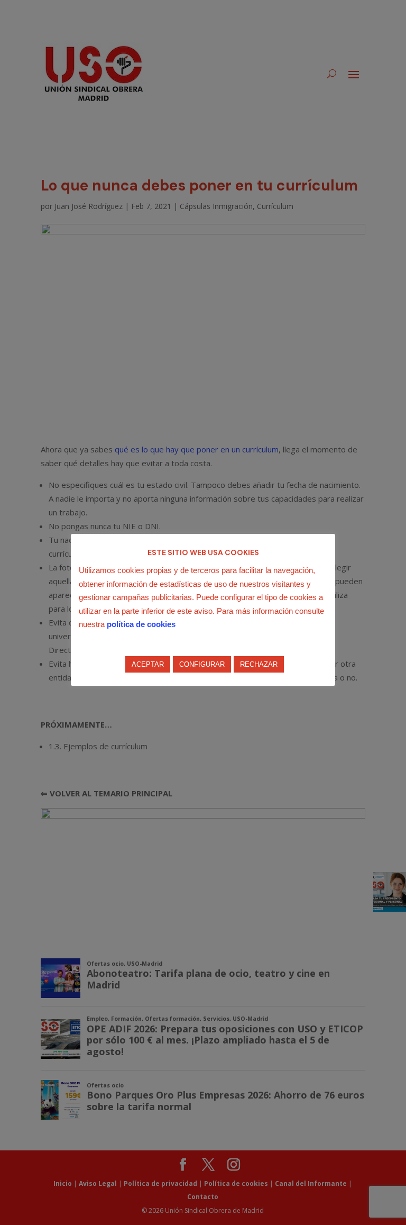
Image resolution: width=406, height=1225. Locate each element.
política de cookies (141, 624)
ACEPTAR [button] (148, 664)
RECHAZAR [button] (259, 664)
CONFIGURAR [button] (202, 664)
